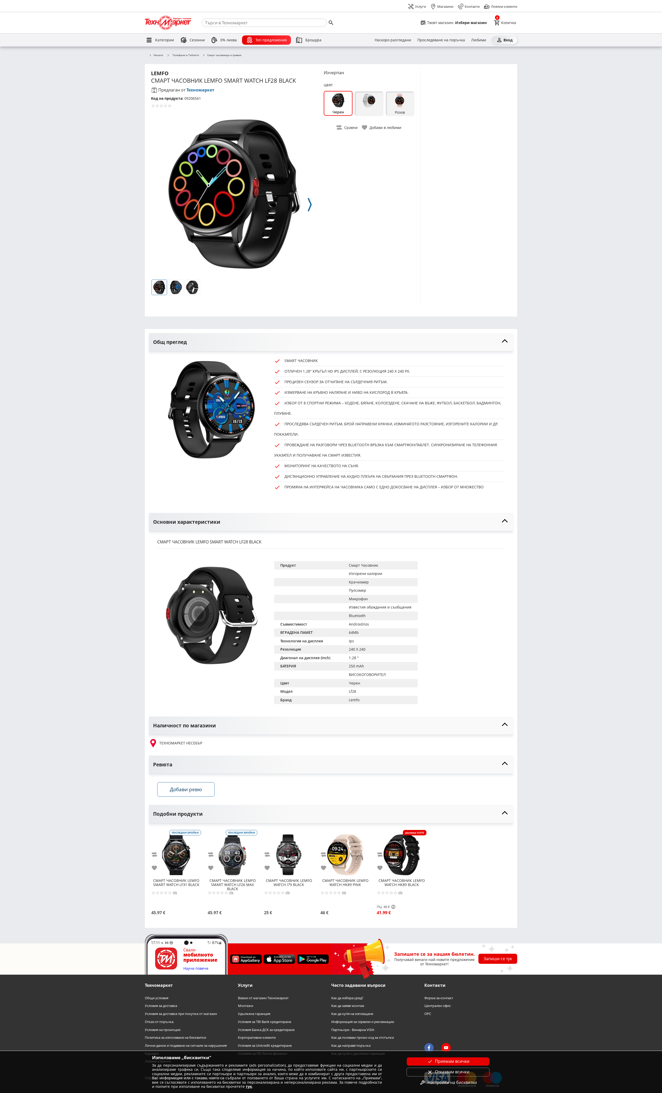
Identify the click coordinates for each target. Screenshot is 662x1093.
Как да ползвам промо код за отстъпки (362, 1038)
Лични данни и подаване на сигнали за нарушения (186, 1046)
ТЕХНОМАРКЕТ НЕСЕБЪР (180, 743)
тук (249, 1086)
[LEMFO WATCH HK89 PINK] (345, 853)
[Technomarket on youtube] (446, 1047)
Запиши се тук (498, 958)
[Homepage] (168, 22)
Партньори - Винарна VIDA (352, 1030)
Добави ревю (186, 789)
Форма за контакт (438, 998)
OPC (427, 1014)
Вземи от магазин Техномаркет (263, 998)
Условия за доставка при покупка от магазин (181, 1014)
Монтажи (245, 1006)
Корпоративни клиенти (257, 1038)
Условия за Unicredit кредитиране (265, 1046)
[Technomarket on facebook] (429, 1047)
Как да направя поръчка (351, 1046)
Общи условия (156, 998)
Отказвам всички (452, 1072)
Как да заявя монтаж (347, 1006)
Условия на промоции (162, 1030)
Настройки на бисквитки (452, 1082)
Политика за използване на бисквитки (175, 1038)
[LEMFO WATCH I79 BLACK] (289, 853)
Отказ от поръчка (159, 1022)
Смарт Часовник (363, 565)
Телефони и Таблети (185, 55)
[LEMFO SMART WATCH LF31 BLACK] (176, 853)
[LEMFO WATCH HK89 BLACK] (401, 853)
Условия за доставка (161, 1006)
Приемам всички (452, 1061)
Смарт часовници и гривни (224, 55)
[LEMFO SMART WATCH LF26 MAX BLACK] (232, 853)
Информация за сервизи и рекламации (362, 1022)
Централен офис (437, 1006)
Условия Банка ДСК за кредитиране (266, 1030)
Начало (158, 55)
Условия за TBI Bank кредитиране (264, 1022)
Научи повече (195, 968)
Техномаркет (200, 90)
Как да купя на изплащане (352, 1014)
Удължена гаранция (254, 1014)
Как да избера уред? (347, 998)
